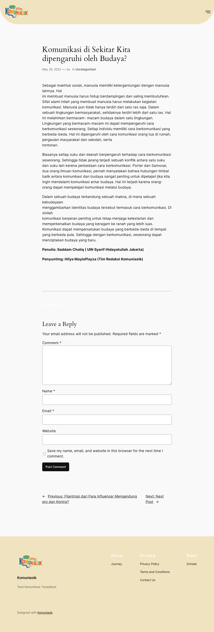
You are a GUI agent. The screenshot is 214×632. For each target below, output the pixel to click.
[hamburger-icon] (207, 12)
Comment (51, 343)
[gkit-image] (16, 12)
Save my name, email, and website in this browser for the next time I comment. (105, 453)
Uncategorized (85, 69)
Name (48, 391)
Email (48, 411)
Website (49, 431)
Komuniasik (27, 578)
